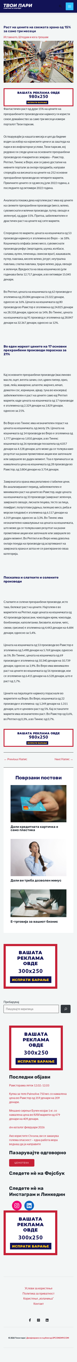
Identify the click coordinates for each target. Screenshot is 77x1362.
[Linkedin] (47, 1320)
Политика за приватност (38, 1293)
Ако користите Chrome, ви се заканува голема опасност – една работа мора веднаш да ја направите (34, 1140)
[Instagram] (17, 1205)
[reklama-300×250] (30, 966)
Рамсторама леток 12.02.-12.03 (29, 1085)
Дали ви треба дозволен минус (36, 880)
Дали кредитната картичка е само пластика (34, 828)
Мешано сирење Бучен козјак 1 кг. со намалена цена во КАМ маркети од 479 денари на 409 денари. (34, 1115)
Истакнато (10, 37)
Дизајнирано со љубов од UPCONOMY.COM (48, 1338)
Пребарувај (11, 1002)
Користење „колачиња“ (38, 1298)
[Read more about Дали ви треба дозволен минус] (39, 857)
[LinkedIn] (29, 1205)
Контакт (38, 1303)
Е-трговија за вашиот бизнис (34, 922)
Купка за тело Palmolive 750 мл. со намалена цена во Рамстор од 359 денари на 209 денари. (38, 1098)
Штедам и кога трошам (33, 37)
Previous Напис (15, 759)
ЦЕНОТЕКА (22, 1162)
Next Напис (64, 759)
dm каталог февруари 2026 (27, 1127)
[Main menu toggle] (69, 6)
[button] (60, 6)
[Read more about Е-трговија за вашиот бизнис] (39, 903)
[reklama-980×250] (38, 96)
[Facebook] (30, 1320)
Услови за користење (38, 1288)
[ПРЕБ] (66, 1009)
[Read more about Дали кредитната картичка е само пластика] (39, 803)
